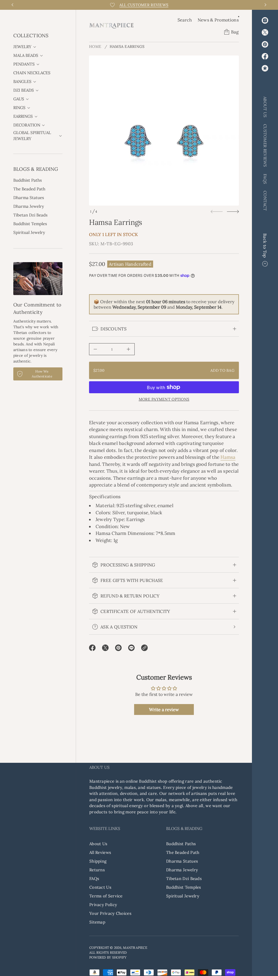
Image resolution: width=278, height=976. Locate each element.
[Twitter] (265, 32)
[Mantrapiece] (111, 26)
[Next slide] (233, 212)
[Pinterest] (265, 44)
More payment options (164, 399)
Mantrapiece (135, 948)
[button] (185, 20)
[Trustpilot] (265, 68)
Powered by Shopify (108, 957)
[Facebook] (265, 56)
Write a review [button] (164, 709)
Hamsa (227, 457)
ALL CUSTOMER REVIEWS (144, 4)
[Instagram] (265, 20)
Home (95, 46)
